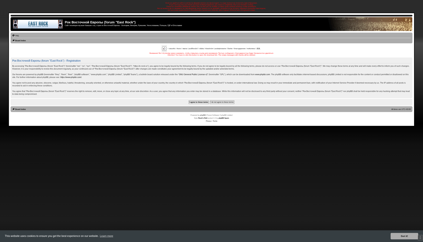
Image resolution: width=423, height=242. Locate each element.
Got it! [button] (404, 236)
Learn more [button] (106, 236)
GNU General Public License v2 (193, 74)
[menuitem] (15, 36)
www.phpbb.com (262, 74)
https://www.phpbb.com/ (70, 77)
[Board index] (38, 24)
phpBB (202, 115)
